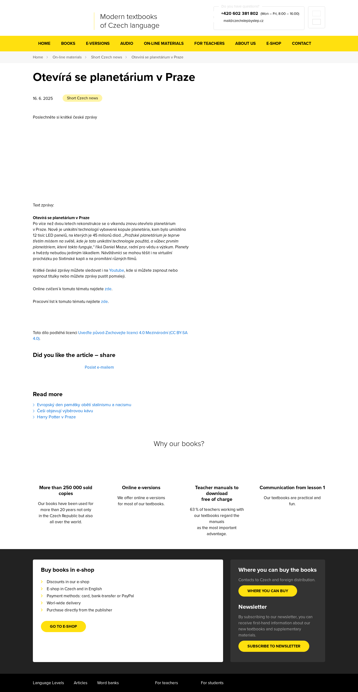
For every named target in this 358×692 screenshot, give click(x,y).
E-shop (273, 43)
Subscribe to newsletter (273, 646)
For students (212, 682)
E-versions (98, 43)
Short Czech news (106, 57)
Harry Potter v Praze (56, 417)
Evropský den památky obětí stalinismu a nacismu (84, 404)
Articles (80, 682)
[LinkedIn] (74, 372)
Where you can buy (267, 591)
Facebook (40, 372)
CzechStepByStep (57, 16)
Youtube (116, 270)
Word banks (108, 682)
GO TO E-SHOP (63, 626)
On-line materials (164, 43)
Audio (126, 43)
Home (44, 43)
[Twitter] (57, 372)
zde (108, 288)
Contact (301, 43)
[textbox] (111, 241)
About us (245, 43)
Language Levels (48, 682)
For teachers (209, 43)
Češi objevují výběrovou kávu (65, 410)
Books (68, 43)
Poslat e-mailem (99, 367)
